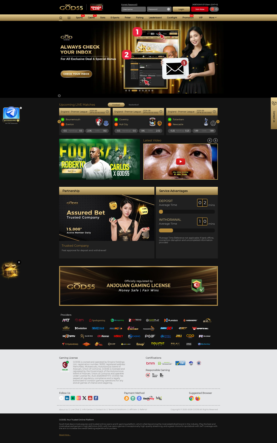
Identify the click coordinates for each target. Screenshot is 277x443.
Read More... (65, 435)
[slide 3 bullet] (134, 90)
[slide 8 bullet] (152, 90)
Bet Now (72, 171)
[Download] (69, 17)
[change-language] (214, 9)
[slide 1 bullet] (126, 90)
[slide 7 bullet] (149, 90)
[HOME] (60, 17)
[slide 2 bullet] (129, 90)
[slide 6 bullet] (146, 90)
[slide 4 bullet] (140, 90)
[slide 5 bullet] (143, 90)
